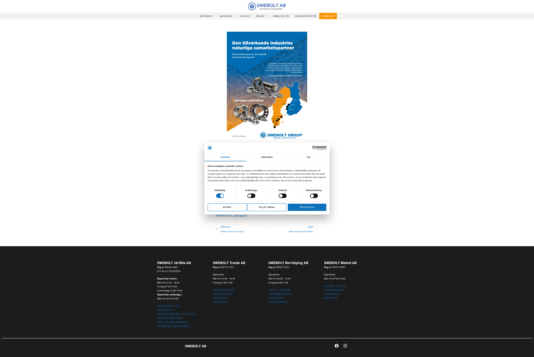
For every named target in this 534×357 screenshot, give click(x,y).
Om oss (260, 16)
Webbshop (328, 16)
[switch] (251, 196)
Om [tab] (308, 157)
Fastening (206, 16)
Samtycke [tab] (225, 157)
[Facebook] (337, 346)
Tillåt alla (307, 207)
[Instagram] (345, 346)
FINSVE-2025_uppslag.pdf (231, 215)
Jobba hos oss (281, 16)
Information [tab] (267, 157)
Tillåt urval (267, 207)
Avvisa (227, 207)
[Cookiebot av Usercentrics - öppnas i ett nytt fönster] (314, 148)
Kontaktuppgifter (306, 16)
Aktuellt (245, 16)
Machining (226, 16)
